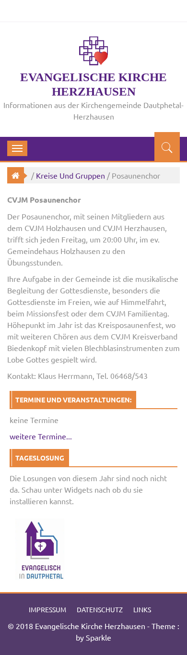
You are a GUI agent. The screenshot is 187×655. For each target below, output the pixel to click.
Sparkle (98, 637)
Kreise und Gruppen (70, 175)
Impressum (47, 609)
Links (142, 609)
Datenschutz (100, 609)
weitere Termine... (41, 436)
